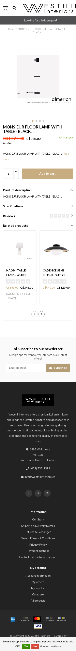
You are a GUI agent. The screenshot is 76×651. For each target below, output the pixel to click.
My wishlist (38, 588)
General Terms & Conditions (38, 538)
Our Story (38, 519)
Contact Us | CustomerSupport (38, 557)
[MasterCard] (37, 619)
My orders (38, 582)
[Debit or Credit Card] (25, 619)
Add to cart (47, 173)
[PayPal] (49, 619)
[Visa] (38, 626)
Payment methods (38, 550)
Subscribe (60, 367)
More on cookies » (50, 646)
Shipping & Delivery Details (38, 525)
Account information (38, 575)
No (35, 646)
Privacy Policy (38, 544)
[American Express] (13, 619)
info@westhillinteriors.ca (40, 476)
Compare (38, 594)
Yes (26, 646)
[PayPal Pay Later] (61, 619)
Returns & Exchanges (38, 532)
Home (11, 29)
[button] (32, 121)
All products (38, 600)
